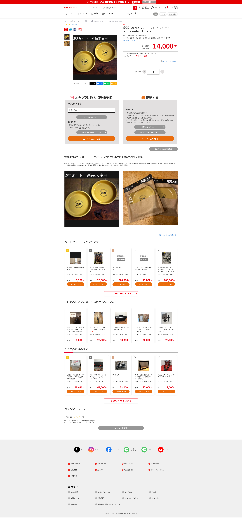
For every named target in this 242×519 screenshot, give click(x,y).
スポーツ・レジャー (76, 21)
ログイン (163, 14)
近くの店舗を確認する (91, 117)
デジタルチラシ (82, 14)
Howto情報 (94, 14)
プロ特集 (74, 504)
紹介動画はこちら (129, 40)
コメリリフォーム (104, 492)
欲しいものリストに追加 (163, 149)
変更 (155, 14)
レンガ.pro (128, 492)
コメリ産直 (74, 492)
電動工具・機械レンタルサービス (109, 504)
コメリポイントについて (170, 61)
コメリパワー (156, 498)
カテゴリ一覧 (69, 14)
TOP (65, 21)
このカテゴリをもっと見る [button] (121, 293)
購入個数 (138, 71)
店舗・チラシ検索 (107, 14)
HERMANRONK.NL (70, 8)
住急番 (154, 492)
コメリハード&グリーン (133, 498)
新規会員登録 (172, 14)
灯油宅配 (101, 498)
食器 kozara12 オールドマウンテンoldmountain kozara (107, 21)
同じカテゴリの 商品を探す (168, 235)
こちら (138, 118)
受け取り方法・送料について (91, 132)
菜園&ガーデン (76, 498)
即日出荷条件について (149, 127)
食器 (86, 21)
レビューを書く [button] (121, 428)
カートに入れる (91, 138)
